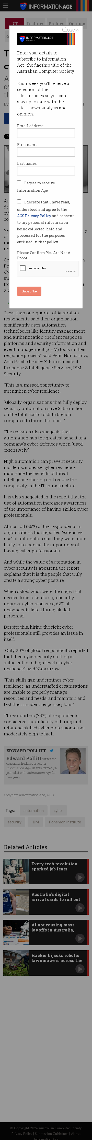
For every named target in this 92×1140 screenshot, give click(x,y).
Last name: (27, 163)
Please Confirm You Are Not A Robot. (43, 255)
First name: (27, 144)
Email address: (30, 125)
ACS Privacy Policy (34, 215)
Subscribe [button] (29, 291)
